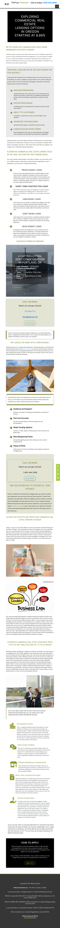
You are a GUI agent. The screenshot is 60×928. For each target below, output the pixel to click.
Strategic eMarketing (30, 918)
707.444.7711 (30, 311)
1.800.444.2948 (50, 3)
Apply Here (30, 863)
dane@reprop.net (30, 317)
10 (35, 293)
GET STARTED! (29, 323)
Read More (17, 287)
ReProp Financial (26, 349)
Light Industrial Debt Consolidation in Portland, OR (30, 259)
